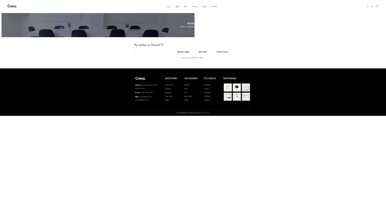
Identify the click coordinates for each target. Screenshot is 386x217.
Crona (184, 113)
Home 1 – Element (187, 26)
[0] (377, 6)
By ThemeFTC (205, 113)
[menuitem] (168, 6)
